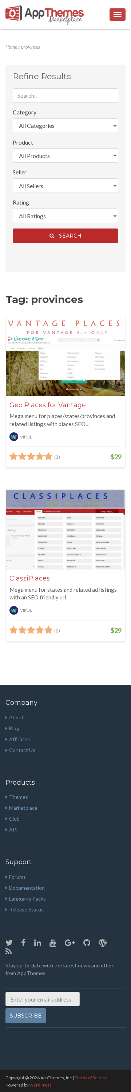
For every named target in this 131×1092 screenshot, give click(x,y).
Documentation (27, 888)
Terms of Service (91, 1077)
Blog (14, 728)
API (13, 829)
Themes (18, 797)
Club (14, 819)
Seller (20, 172)
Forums (17, 877)
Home (11, 47)
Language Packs (27, 898)
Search (69, 235)
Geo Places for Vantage (47, 405)
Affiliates (19, 739)
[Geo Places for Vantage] (65, 356)
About (16, 717)
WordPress (40, 1085)
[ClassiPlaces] (65, 529)
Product (23, 142)
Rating (21, 202)
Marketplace (23, 808)
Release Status (26, 909)
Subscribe (25, 1015)
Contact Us (22, 750)
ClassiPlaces (29, 578)
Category (24, 112)
